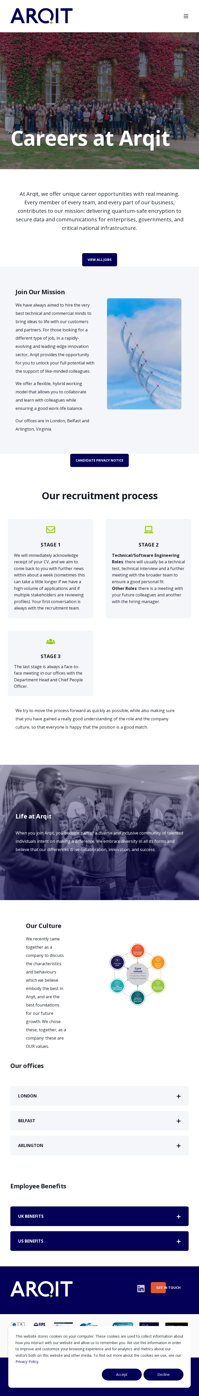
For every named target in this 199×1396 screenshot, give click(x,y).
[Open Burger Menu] (186, 16)
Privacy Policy (27, 1361)
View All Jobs (100, 259)
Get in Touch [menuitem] (161, 1287)
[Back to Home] (41, 20)
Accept (121, 1374)
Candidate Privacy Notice (99, 460)
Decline (163, 1374)
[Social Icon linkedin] (141, 1288)
